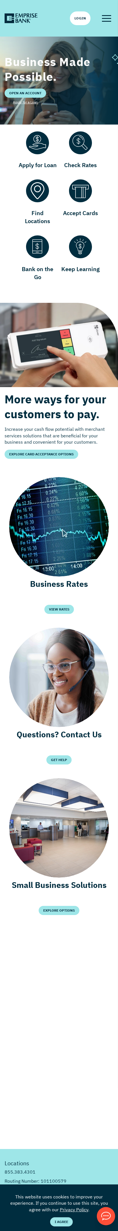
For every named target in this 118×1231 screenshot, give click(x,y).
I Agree (61, 1222)
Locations (17, 1163)
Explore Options (59, 910)
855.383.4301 (20, 1172)
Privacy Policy (74, 1209)
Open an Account (25, 93)
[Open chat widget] (106, 1216)
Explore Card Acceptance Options (41, 454)
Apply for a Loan (25, 102)
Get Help (59, 760)
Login (80, 18)
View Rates (59, 609)
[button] (106, 18)
